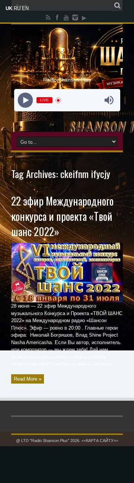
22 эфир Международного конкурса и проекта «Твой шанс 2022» (62, 216)
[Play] (25, 100)
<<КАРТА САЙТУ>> (100, 440)
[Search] (117, 5)
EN (25, 8)
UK (9, 8)
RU (17, 8)
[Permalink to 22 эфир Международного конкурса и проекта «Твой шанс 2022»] (67, 301)
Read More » (27, 379)
